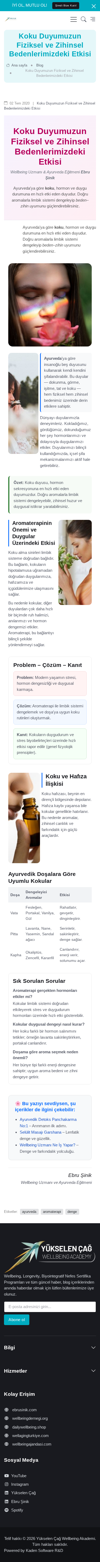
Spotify (17, 1510)
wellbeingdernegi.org (29, 1418)
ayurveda (29, 1212)
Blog (39, 65)
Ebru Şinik (20, 1501)
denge (72, 1212)
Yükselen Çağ (23, 1492)
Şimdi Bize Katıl (66, 5)
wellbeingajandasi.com (31, 1444)
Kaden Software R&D (44, 1550)
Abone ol (17, 1319)
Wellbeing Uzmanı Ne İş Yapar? (47, 1145)
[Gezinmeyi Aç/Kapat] (74, 19)
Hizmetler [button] (15, 1371)
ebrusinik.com (24, 1410)
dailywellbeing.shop (28, 1427)
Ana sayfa (19, 65)
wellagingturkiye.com (30, 1435)
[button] (84, 19)
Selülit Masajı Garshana (40, 1132)
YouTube (18, 1475)
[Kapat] (93, 6)
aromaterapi (52, 1212)
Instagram (20, 1484)
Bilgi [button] (9, 1347)
